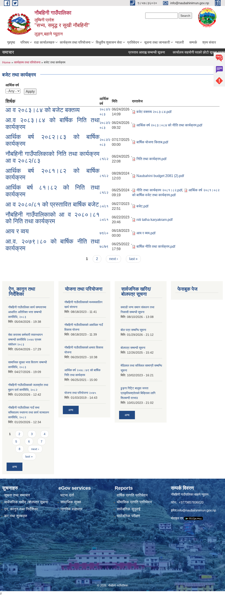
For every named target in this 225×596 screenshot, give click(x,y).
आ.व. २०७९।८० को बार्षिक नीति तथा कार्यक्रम (52, 245)
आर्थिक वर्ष (12, 85)
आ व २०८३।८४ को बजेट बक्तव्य (42, 110)
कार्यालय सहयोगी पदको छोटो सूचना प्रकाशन (193, 52)
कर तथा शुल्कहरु (15, 516)
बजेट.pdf (142, 206)
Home (6, 62)
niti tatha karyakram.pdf (154, 219)
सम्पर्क (193, 42)
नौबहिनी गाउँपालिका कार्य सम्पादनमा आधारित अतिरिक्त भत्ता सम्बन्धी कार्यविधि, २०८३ (27, 312)
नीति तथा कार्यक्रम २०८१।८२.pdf (159, 190)
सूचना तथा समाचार (17, 495)
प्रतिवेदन (133, 42)
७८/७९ (104, 246)
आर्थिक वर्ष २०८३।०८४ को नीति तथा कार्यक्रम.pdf (169, 125)
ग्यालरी (179, 42)
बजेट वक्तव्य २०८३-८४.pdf (153, 112)
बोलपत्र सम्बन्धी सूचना (133, 347)
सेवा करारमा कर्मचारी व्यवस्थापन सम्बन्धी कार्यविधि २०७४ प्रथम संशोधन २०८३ (25, 339)
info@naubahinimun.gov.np (196, 510)
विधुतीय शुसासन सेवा (109, 42)
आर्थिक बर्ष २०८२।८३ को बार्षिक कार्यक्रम (52, 140)
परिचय (24, 42)
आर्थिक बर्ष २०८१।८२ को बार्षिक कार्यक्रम (52, 174)
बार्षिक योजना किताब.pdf (152, 142)
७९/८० (104, 233)
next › (113, 259)
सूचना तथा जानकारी (157, 42)
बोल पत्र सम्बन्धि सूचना (133, 330)
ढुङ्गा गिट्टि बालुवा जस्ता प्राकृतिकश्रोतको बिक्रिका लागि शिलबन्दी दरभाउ (138, 393)
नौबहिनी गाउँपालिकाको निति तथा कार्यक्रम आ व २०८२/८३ (52, 157)
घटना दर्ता (67, 495)
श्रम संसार (209, 42)
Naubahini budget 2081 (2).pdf (160, 176)
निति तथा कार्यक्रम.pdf (151, 159)
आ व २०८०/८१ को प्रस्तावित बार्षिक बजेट (52, 204)
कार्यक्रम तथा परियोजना (75, 42)
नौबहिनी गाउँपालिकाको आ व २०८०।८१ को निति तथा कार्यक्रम (52, 218)
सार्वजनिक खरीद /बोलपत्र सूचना (26, 502)
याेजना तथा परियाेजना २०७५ (80, 393)
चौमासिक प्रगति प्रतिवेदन (134, 502)
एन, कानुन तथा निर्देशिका (21, 509)
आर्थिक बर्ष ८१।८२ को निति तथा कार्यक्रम (52, 191)
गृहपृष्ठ (11, 42)
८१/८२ (104, 159)
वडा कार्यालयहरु (44, 42)
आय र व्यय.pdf (145, 233)
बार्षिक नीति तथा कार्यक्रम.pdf (155, 246)
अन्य (14, 467)
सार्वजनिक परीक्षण (128, 516)
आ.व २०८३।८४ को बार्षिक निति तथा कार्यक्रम (52, 123)
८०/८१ (104, 206)
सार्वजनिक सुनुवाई (128, 509)
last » (133, 259)
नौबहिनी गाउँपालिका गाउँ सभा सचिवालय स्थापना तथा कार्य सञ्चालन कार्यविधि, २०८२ (28, 412)
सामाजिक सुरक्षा (70, 502)
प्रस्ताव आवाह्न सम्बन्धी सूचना (139, 52)
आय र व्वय (17, 231)
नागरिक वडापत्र (71, 509)
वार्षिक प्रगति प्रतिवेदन (132, 495)
